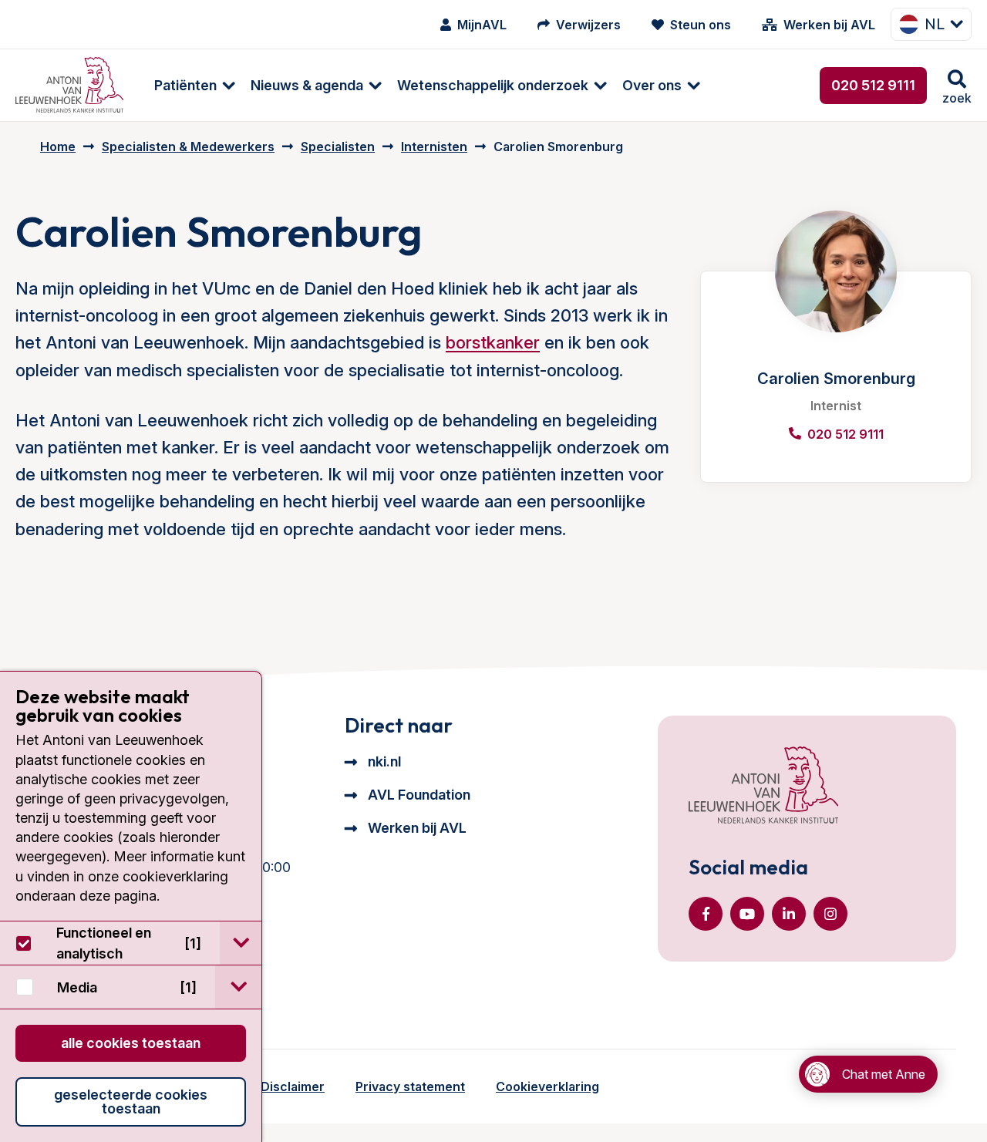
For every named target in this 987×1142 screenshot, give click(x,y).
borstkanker (493, 342)
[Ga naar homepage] (69, 85)
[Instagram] (830, 914)
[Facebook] (706, 914)
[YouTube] (747, 914)
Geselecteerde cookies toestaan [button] (130, 1101)
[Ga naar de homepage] (763, 786)
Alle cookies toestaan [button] (130, 1043)
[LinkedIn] (789, 914)
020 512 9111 (873, 85)
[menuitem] (187, 85)
